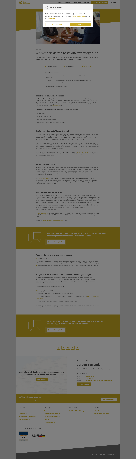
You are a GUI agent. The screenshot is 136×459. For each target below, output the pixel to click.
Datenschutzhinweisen (78, 17)
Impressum (52, 18)
